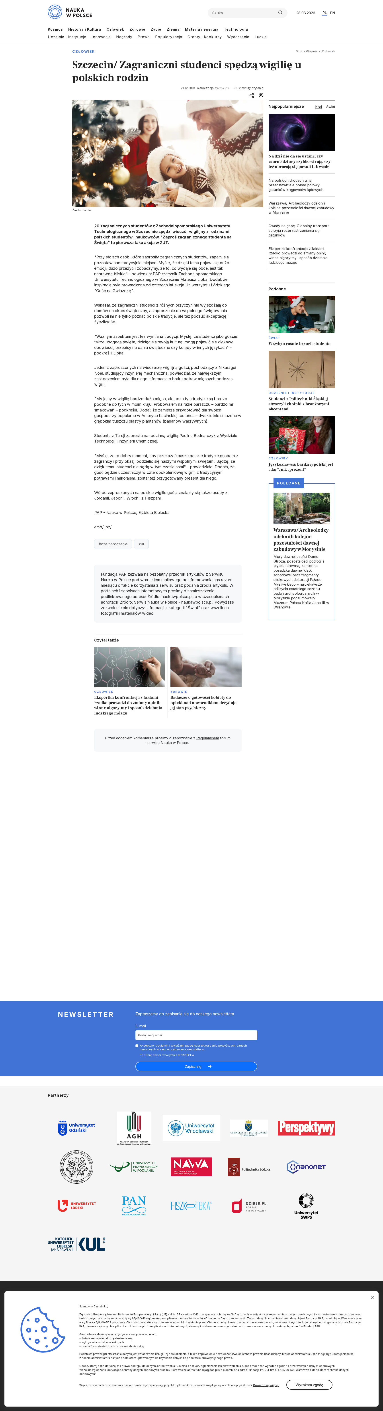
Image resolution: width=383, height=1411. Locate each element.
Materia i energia (202, 29)
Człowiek (115, 29)
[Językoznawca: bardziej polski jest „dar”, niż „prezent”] (302, 444)
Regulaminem (207, 738)
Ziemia (173, 29)
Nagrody (124, 37)
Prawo (144, 37)
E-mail (140, 1026)
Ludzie (261, 37)
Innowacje (101, 37)
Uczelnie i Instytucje (67, 37)
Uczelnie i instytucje (292, 393)
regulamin (161, 1045)
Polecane (289, 483)
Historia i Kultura (84, 29)
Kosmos (55, 29)
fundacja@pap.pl (206, 1370)
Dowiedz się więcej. (266, 1385)
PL (324, 12)
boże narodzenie (113, 544)
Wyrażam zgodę (309, 1385)
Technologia (236, 29)
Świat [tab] (330, 106)
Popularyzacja (168, 37)
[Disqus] (167, 818)
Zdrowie (137, 29)
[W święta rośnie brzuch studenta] (302, 321)
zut (141, 544)
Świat (274, 338)
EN (332, 13)
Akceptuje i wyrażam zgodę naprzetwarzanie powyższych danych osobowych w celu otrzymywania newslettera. (193, 1047)
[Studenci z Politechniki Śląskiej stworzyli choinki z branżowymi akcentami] (302, 381)
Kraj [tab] (318, 106)
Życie (156, 29)
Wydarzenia (238, 37)
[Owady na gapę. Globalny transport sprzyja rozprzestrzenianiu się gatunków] (302, 230)
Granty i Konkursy (205, 37)
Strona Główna (306, 51)
